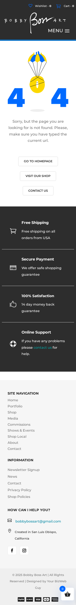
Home (13, 400)
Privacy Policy (19, 490)
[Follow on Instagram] (24, 550)
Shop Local (17, 437)
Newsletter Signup (24, 470)
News (12, 477)
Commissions (19, 425)
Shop (12, 412)
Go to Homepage (38, 161)
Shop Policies (19, 497)
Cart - (68, 6)
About (13, 443)
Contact (14, 449)
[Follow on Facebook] (12, 550)
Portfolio (15, 406)
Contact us (38, 191)
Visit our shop (38, 176)
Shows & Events (21, 430)
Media (13, 418)
